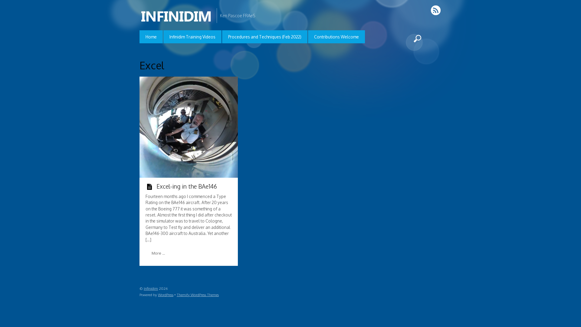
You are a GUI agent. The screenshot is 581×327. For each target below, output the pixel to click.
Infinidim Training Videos (192, 36)
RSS (436, 10)
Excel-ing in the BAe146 (186, 186)
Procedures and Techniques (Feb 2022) (264, 36)
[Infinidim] (177, 19)
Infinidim (151, 288)
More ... (158, 253)
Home (151, 36)
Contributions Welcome (336, 36)
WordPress (165, 294)
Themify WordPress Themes (198, 294)
